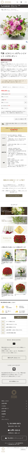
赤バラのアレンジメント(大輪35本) (20, 295)
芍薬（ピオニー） (7, 9)
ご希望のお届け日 (6, 94)
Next (26, 26)
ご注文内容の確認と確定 (11, 332)
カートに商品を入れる (10, 321)
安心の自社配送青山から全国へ (22, 312)
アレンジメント (13, 9)
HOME (2, 9)
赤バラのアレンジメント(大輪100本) (7, 278)
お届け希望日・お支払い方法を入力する (14, 330)
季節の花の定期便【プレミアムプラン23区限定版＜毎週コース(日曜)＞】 (20, 279)
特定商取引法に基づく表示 (14, 444)
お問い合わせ (14, 430)
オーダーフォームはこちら (14, 195)
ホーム (6, 443)
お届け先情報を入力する (11, 327)
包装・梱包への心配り (8, 312)
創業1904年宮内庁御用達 (21, 307)
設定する (23, 449)
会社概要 (3, 411)
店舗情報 (3, 414)
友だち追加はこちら (14, 381)
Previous (1, 26)
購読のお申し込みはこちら (14, 357)
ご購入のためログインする (11, 324)
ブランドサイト (5, 419)
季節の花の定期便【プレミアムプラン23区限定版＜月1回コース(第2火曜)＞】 (7, 295)
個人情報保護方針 (19, 443)
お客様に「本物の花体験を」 (9, 307)
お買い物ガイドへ (20, 317)
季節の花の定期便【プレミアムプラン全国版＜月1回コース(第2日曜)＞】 (7, 262)
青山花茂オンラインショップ (14, 438)
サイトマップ (11, 443)
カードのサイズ (5, 105)
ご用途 (4, 99)
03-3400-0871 (5, 6)
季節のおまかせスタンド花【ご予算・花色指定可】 (20, 262)
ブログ (3, 416)
